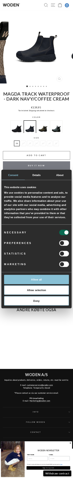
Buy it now (36, 165)
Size (36, 138)
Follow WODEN (35, 422)
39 (36, 143)
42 (56, 143)
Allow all (36, 279)
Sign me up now (48, 468)
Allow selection (36, 290)
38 (30, 143)
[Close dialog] (70, 443)
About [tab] (60, 175)
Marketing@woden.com (40, 401)
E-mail (51, 454)
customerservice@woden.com (40, 385)
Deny (36, 300)
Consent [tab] (13, 175)
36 (17, 143)
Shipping (32, 110)
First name (30, 454)
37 (23, 143)
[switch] (64, 243)
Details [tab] (36, 175)
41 (49, 143)
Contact (35, 432)
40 (43, 143)
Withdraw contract (57, 473)
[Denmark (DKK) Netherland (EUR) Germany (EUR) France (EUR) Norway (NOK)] (67, 5)
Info (36, 412)
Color (36, 117)
